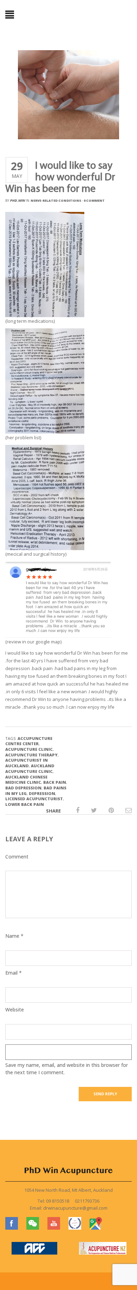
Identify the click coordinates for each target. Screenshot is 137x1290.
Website (14, 1009)
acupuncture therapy (31, 754)
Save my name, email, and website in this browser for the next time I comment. (66, 1069)
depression (42, 793)
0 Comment (94, 200)
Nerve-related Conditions (56, 200)
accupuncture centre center (28, 741)
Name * (14, 936)
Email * (13, 972)
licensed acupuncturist (34, 798)
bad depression (23, 787)
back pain (54, 782)
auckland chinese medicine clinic (26, 779)
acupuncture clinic (29, 749)
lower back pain (24, 804)
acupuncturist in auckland (26, 762)
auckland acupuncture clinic (29, 768)
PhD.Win (17, 200)
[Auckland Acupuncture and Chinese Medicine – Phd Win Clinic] (68, 15)
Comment (16, 856)
